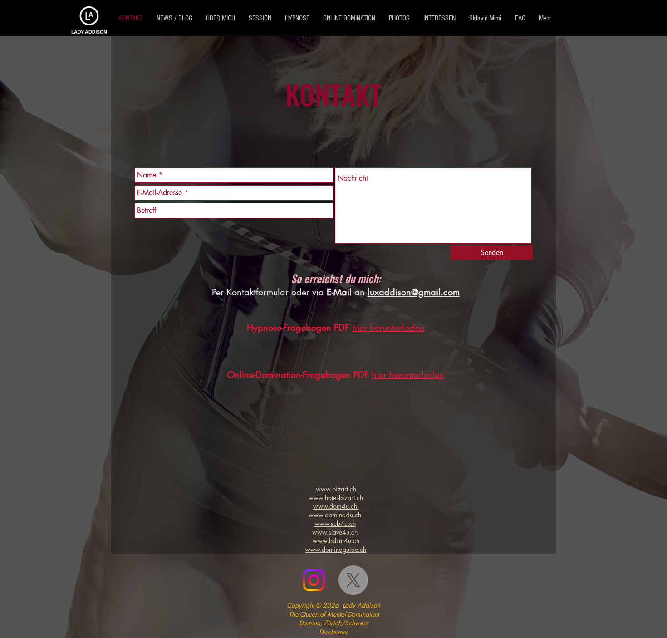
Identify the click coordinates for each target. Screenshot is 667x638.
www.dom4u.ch (336, 506)
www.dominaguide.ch (335, 549)
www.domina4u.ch (335, 514)
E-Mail (339, 292)
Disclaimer (333, 632)
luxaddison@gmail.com (414, 292)
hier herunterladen (388, 328)
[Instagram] (314, 580)
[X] (353, 580)
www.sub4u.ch (335, 523)
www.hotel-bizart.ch (336, 497)
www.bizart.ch (336, 489)
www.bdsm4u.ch (336, 540)
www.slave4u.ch (335, 532)
